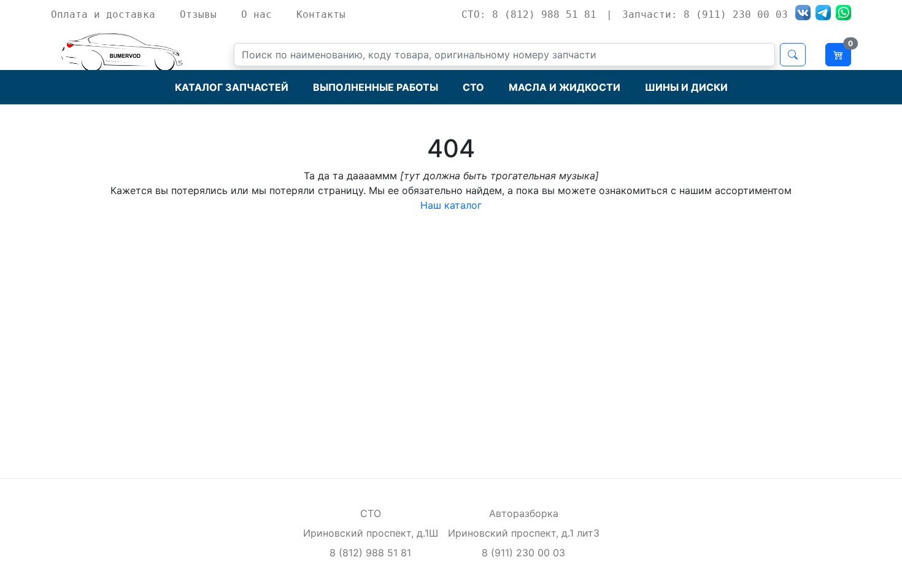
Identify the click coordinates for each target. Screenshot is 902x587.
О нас (256, 14)
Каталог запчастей (231, 87)
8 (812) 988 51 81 (370, 552)
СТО (473, 87)
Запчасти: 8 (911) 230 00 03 (705, 14)
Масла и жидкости (564, 87)
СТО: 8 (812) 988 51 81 (528, 14)
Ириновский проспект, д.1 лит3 (523, 533)
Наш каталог (451, 205)
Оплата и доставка (103, 14)
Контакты (320, 14)
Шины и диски (686, 87)
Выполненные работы (375, 87)
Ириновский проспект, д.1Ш (370, 533)
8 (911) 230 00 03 (523, 552)
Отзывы (198, 14)
